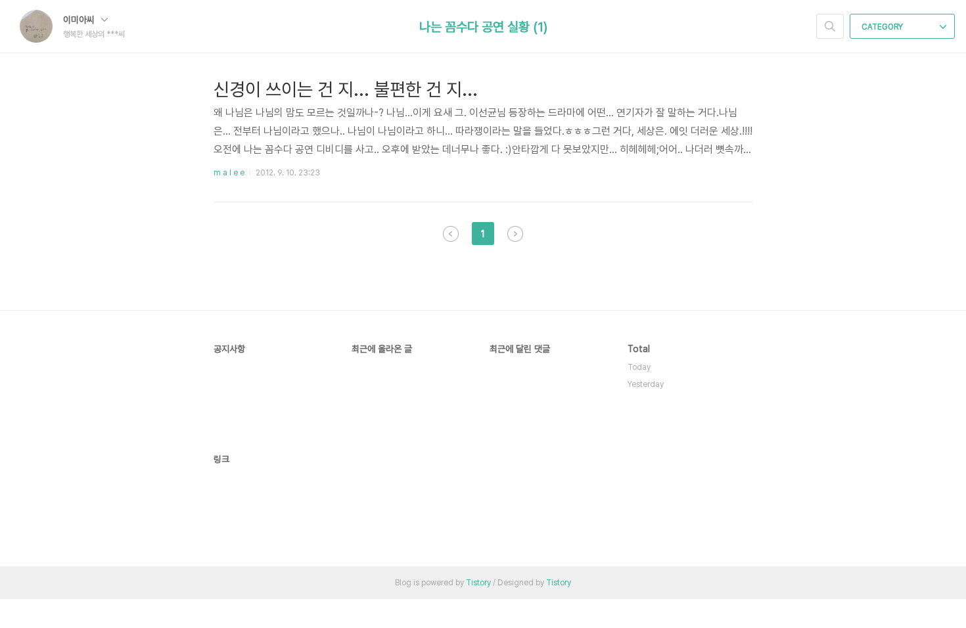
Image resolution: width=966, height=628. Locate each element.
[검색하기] (830, 26)
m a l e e (229, 172)
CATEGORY (883, 27)
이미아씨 (80, 19)
